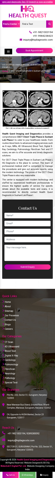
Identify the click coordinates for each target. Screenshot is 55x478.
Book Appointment (34, 50)
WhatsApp (28, 475)
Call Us (11, 475)
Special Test (10, 382)
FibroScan (9, 369)
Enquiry (45, 475)
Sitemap (8, 311)
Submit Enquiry (28, 267)
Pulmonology (11, 364)
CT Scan (8, 342)
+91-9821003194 (43, 32)
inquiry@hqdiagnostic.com (38, 39)
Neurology (9, 373)
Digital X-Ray (11, 355)
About (7, 306)
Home (5, 71)
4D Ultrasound (11, 346)
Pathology (9, 378)
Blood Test (10, 351)
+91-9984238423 (43, 35)
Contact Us (10, 319)
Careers (8, 329)
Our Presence (11, 315)
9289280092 (33, 433)
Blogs (7, 324)
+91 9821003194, (17, 433)
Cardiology (10, 360)
